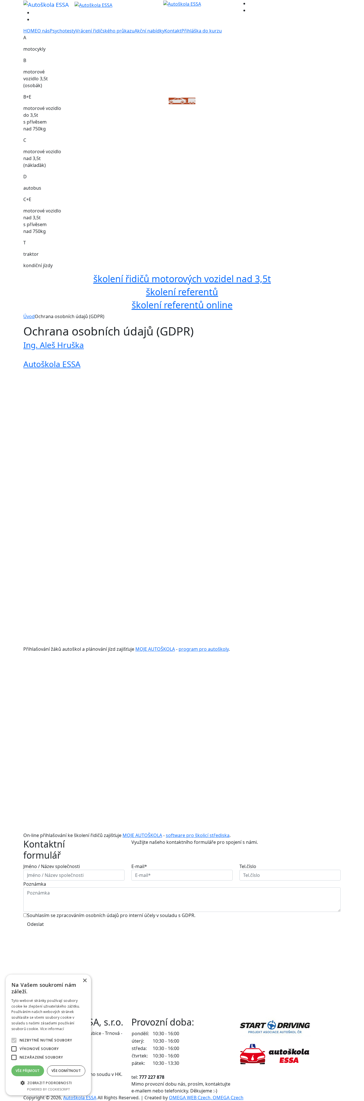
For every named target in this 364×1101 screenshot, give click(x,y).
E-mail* (139, 866)
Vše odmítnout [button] (66, 1070)
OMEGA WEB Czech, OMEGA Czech (206, 1097)
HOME (30, 31)
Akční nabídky (149, 31)
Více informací (52, 1028)
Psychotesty (63, 31)
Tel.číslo (247, 866)
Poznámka (34, 884)
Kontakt (172, 31)
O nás (43, 31)
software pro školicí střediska (197, 835)
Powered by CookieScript (48, 1089)
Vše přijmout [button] (28, 1070)
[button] (48, 1083)
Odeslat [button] (35, 924)
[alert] (48, 1035)
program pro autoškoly (204, 649)
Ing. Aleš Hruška (53, 344)
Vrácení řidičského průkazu (105, 31)
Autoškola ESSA (51, 364)
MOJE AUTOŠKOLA (155, 649)
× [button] (84, 981)
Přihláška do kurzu (201, 31)
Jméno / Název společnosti (51, 866)
